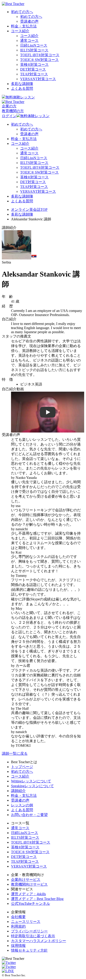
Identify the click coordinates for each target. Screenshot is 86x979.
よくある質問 (22, 88)
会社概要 (18, 917)
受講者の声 (29, 21)
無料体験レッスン (20, 97)
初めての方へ (22, 12)
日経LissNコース (33, 45)
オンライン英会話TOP (29, 209)
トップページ (22, 767)
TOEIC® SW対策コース (39, 60)
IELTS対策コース (34, 50)
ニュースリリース (25, 922)
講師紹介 (18, 791)
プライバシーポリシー (29, 931)
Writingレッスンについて (31, 781)
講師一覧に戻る (15, 753)
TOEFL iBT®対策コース (30, 842)
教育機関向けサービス (29, 884)
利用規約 (18, 926)
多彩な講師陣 (22, 84)
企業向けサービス (25, 879)
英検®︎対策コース (34, 64)
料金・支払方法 (24, 26)
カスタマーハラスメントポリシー (38, 941)
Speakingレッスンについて (32, 786)
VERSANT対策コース (38, 79)
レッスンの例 (22, 805)
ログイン (9, 116)
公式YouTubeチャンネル (30, 903)
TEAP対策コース (34, 74)
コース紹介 (20, 31)
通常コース (29, 40)
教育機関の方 (13, 111)
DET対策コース (33, 69)
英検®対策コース (25, 847)
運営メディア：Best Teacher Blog (37, 899)
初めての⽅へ (22, 771)
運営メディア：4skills (28, 894)
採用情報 (18, 945)
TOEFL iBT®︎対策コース (39, 55)
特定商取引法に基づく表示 (33, 936)
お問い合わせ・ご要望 (29, 815)
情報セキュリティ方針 (29, 950)
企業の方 (9, 106)
